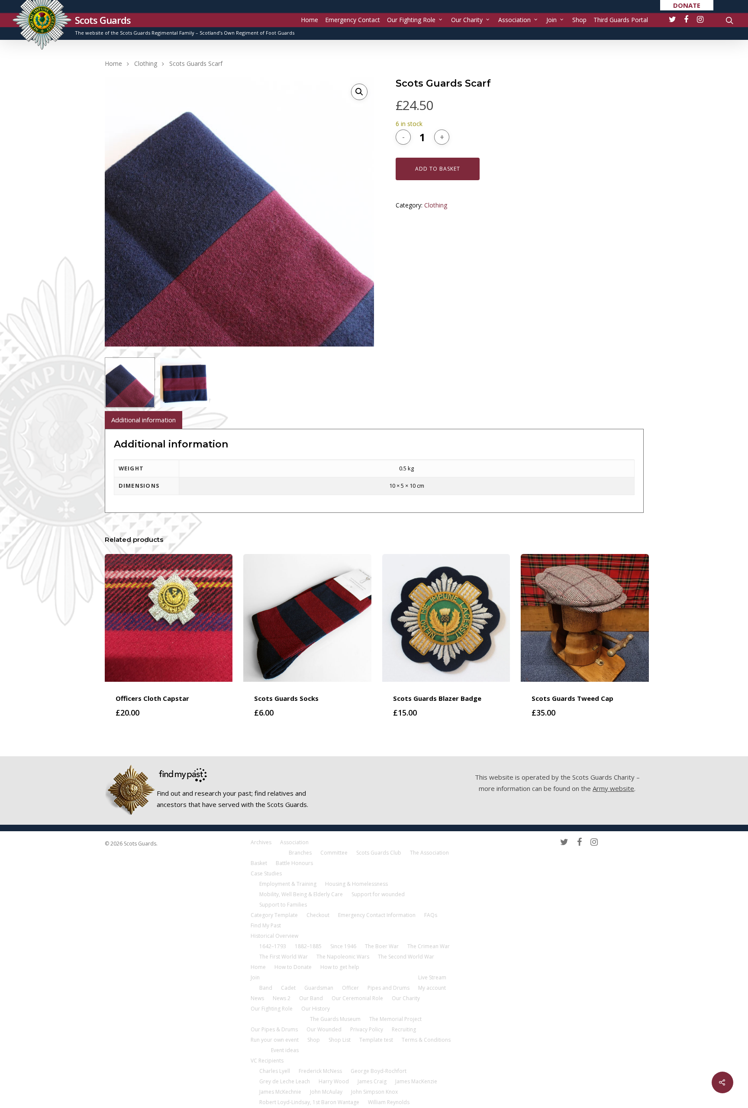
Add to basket (437, 168)
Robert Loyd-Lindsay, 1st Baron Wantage (309, 1102)
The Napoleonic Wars (342, 956)
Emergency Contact (352, 20)
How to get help (339, 967)
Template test (376, 1039)
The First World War (283, 956)
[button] (359, 92)
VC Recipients (267, 1060)
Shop (579, 20)
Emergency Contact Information (377, 915)
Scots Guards (103, 20)
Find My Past (266, 925)
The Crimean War (428, 946)
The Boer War (382, 946)
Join (551, 20)
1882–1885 (308, 946)
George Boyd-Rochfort (378, 1071)
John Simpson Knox (374, 1091)
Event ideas (285, 1050)
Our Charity (467, 20)
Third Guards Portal (620, 20)
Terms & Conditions (426, 1039)
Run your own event (275, 1039)
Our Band (311, 998)
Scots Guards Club (378, 852)
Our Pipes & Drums (274, 1029)
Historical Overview (274, 936)
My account (432, 987)
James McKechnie (280, 1091)
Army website (613, 788)
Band (265, 987)
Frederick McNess (320, 1071)
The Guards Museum (335, 1019)
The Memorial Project (395, 1019)
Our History (315, 1008)
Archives (261, 842)
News (257, 998)
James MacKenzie (416, 1081)
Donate (686, 5)
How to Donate (293, 967)
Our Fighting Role (411, 20)
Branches (300, 852)
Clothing (145, 63)
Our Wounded (324, 1029)
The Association (429, 852)
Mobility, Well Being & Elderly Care (301, 894)
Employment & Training (287, 884)
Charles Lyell (274, 1071)
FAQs (430, 915)
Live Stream (432, 977)
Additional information (143, 419)
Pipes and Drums (388, 987)
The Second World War (406, 956)
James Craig (372, 1081)
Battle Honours (294, 863)
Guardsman (318, 987)
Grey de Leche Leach (284, 1081)
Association (514, 20)
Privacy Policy (366, 1029)
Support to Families (283, 904)
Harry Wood (334, 1081)
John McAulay (326, 1091)
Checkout (317, 915)
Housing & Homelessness (356, 884)
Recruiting (404, 1029)
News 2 (281, 998)
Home (309, 20)
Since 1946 (343, 946)
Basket (259, 863)
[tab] (143, 420)
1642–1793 (272, 946)
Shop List (340, 1039)
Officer (350, 987)
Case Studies (266, 873)
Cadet (288, 987)
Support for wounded (378, 894)
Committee (334, 852)
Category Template (274, 915)
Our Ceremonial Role (357, 998)
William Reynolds (388, 1102)
